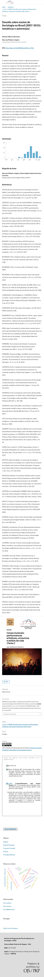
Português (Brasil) (9, 855)
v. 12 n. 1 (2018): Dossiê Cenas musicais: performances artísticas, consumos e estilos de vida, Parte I (19, 10)
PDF (6, 681)
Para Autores (7, 906)
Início (3, 7)
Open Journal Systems (10, 928)
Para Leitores (7, 903)
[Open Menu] (2, 2)
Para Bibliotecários (9, 909)
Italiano (5, 851)
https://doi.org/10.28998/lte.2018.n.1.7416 (20, 48)
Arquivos (10, 7)
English (5, 842)
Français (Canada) (9, 848)
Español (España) (8, 845)
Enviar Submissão (10, 829)
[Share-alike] (9, 783)
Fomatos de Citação (10, 714)
